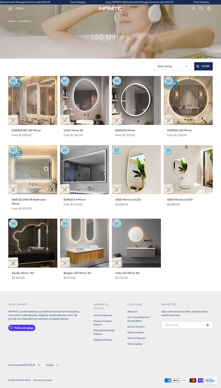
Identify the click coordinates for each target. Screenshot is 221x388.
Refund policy (134, 344)
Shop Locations (135, 332)
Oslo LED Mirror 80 (127, 273)
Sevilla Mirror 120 (23, 273)
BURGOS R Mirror (75, 199)
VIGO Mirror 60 (73, 130)
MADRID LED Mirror (179, 130)
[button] (201, 8)
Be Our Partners (136, 326)
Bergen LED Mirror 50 (77, 273)
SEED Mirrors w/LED (128, 199)
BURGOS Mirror (125, 130)
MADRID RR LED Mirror (26, 130)
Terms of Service (103, 315)
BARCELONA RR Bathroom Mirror (29, 201)
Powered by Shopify (42, 380)
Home (11, 21)
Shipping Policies (103, 339)
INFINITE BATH (23, 380)
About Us (132, 311)
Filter (205, 66)
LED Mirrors (25, 21)
